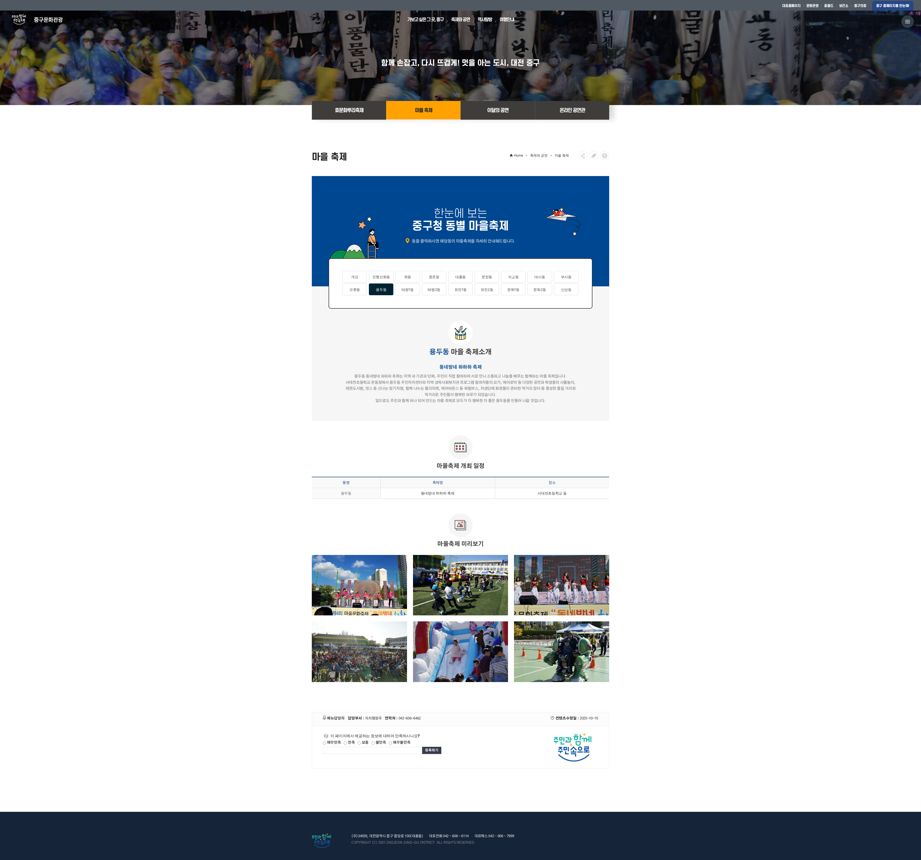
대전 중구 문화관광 (39, 19)
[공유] (583, 155)
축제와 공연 (538, 155)
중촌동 (434, 277)
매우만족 (333, 742)
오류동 (354, 289)
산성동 (566, 289)
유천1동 (461, 289)
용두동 (381, 289)
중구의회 (860, 6)
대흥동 (460, 277)
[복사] (593, 155)
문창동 (487, 277)
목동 (407, 277)
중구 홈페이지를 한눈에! (892, 6)
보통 (365, 742)
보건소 (843, 6)
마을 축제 (562, 155)
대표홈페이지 (791, 6)
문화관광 (812, 6)
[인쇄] (604, 155)
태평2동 (434, 289)
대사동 (539, 277)
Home (518, 155)
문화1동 (513, 289)
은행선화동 (381, 277)
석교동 (513, 277)
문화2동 (539, 289)
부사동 (566, 277)
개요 (354, 277)
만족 (351, 742)
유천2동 (487, 289)
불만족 (380, 742)
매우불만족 (401, 742)
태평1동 (407, 289)
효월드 (828, 6)
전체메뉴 (907, 21)
